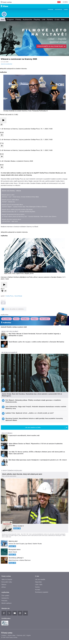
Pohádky (24, 319)
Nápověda (38, 582)
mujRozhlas (4, 315)
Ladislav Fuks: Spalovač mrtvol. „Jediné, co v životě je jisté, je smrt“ (29, 413)
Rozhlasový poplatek (41, 592)
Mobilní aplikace (7, 603)
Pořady (18, 19)
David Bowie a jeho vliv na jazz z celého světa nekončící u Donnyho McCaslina (36, 342)
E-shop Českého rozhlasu (12, 470)
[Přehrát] (3, 120)
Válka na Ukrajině (7, 579)
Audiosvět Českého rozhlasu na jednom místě (14, 327)
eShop (4, 587)
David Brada (18, 296)
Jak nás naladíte (40, 579)
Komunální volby (7, 582)
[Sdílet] (1, 124)
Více (63, 19)
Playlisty (37, 19)
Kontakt (37, 589)
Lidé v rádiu (38, 584)
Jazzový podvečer (6, 64)
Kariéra (37, 587)
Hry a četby (6, 319)
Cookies (3, 635)
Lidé (43, 19)
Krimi (15, 319)
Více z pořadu (7, 433)
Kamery (66, 9)
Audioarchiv (58, 9)
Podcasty (4, 600)
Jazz (2, 19)
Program (50, 9)
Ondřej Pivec (9, 296)
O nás (57, 19)
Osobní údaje (11, 635)
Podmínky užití (21, 635)
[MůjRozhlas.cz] (3, 72)
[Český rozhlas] (6, 2)
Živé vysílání (44, 319)
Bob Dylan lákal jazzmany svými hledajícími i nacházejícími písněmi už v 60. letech (38, 460)
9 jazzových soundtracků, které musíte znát (24, 435)
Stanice (4, 584)
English (29, 635)
